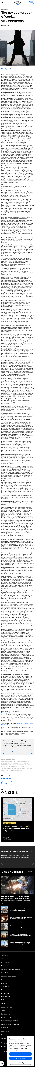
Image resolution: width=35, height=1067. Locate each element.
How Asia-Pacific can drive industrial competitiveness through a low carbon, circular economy (20, 944)
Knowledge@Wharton (7, 713)
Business (5, 9)
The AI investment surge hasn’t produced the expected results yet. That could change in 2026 (21, 927)
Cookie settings (20, 1063)
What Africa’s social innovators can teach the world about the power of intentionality (21, 919)
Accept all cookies (20, 1058)
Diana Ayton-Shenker (8, 69)
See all (31, 872)
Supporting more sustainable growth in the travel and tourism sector (20, 909)
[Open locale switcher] (2, 1063)
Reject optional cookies (20, 1054)
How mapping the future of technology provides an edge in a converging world (15, 897)
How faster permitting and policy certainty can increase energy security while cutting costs (20, 935)
